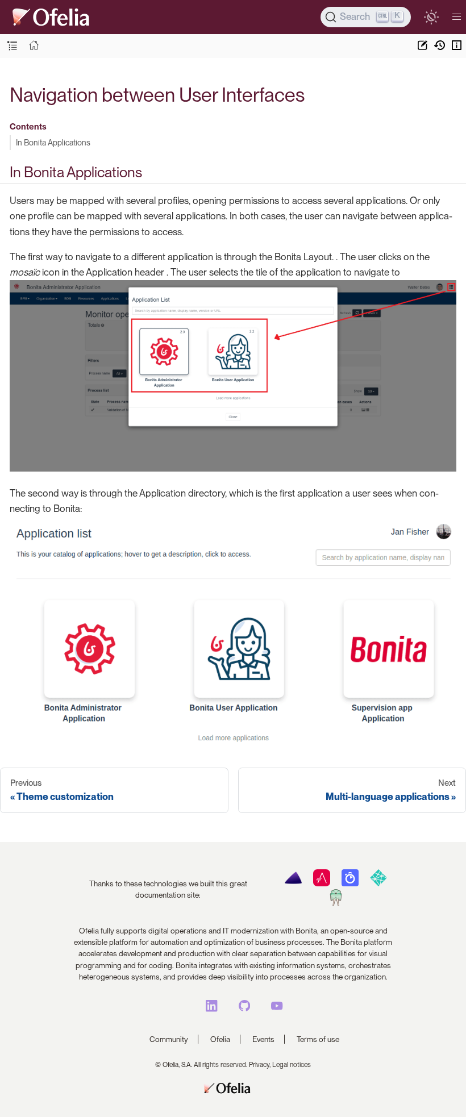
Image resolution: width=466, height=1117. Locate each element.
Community (168, 1039)
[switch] (431, 16)
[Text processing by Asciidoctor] (321, 883)
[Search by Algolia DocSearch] (349, 883)
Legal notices (291, 1065)
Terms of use (318, 1039)
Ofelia (220, 1039)
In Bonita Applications (53, 142)
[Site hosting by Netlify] (378, 883)
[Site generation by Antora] (293, 883)
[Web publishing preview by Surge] (335, 903)
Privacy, (260, 1065)
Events (263, 1039)
